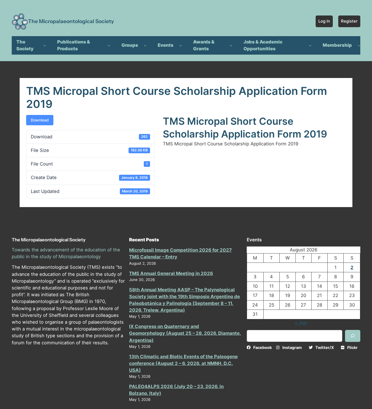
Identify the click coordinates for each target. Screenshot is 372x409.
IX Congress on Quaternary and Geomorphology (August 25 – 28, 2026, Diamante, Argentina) (185, 333)
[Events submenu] (180, 45)
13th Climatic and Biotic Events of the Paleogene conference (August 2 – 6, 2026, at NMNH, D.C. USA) (183, 363)
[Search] (352, 336)
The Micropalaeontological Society (71, 21)
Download (40, 120)
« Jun (301, 322)
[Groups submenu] (145, 45)
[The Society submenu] (44, 45)
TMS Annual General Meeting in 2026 (171, 273)
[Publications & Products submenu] (109, 45)
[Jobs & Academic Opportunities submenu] (310, 45)
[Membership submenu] (359, 45)
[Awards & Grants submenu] (231, 45)
